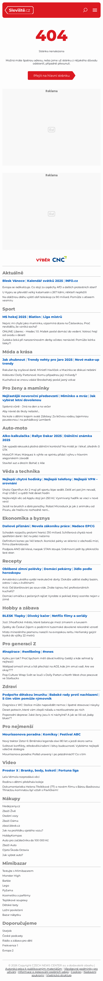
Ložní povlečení (12, 910)
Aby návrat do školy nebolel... (20, 411)
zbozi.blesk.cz (11, 825)
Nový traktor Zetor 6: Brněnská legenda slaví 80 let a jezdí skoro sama (47, 741)
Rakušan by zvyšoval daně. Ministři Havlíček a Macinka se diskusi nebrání (49, 370)
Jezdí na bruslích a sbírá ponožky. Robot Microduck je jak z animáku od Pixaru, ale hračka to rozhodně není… (48, 508)
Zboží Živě (9, 811)
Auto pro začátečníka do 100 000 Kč (25, 840)
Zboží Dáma (10, 821)
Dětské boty (10, 905)
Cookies (76, 972)
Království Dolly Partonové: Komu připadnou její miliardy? (39, 375)
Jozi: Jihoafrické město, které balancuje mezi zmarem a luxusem (44, 622)
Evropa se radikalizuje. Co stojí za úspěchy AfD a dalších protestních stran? (49, 287)
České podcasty (12, 935)
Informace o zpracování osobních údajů (43, 972)
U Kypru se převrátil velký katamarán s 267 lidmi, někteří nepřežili (44, 292)
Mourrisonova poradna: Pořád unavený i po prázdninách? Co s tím (44, 754)
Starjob (6, 930)
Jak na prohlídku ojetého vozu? (22, 830)
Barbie (6, 880)
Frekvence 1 (10, 945)
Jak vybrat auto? (12, 855)
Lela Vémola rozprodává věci (21, 776)
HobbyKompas (12, 835)
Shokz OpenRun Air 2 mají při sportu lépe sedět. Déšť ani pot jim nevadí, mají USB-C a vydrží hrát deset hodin (49, 491)
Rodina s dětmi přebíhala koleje (23, 782)
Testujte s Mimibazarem (18, 871)
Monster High (11, 875)
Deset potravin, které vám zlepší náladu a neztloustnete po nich (43, 709)
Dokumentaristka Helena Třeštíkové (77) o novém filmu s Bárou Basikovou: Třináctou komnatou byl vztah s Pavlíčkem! (51, 788)
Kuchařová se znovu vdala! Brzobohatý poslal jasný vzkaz (38, 379)
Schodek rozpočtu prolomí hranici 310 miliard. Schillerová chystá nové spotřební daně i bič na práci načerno (47, 534)
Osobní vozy (10, 815)
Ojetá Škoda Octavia (15, 850)
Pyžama (7, 890)
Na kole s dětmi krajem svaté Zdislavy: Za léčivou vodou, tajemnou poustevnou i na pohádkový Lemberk (45, 418)
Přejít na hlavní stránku (52, 75)
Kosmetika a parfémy (16, 895)
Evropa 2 (7, 950)
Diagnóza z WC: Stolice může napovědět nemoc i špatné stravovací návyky (50, 705)
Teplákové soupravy (15, 900)
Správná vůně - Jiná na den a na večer (26, 406)
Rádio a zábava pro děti (17, 940)
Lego (5, 885)
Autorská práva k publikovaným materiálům (33, 968)
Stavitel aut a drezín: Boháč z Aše (23, 463)
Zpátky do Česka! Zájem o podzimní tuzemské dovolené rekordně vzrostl (50, 627)
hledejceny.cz (11, 806)
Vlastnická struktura (58, 975)
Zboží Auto (9, 845)
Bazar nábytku (11, 915)
